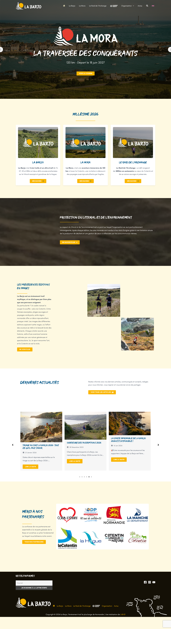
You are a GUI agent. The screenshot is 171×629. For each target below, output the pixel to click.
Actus (116, 606)
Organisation (107, 606)
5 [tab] (89, 477)
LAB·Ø (122, 614)
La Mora (68, 606)
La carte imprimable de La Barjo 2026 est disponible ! (84, 440)
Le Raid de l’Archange (82, 606)
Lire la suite (30, 461)
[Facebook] (145, 582)
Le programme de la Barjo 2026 (127, 444)
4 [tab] (87, 477)
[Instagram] (149, 582)
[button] (133, 6)
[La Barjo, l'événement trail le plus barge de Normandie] (28, 6)
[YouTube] (153, 582)
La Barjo (60, 606)
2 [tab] (82, 477)
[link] (153, 6)
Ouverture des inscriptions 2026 (40, 442)
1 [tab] (80, 477)
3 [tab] (84, 477)
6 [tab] (91, 477)
